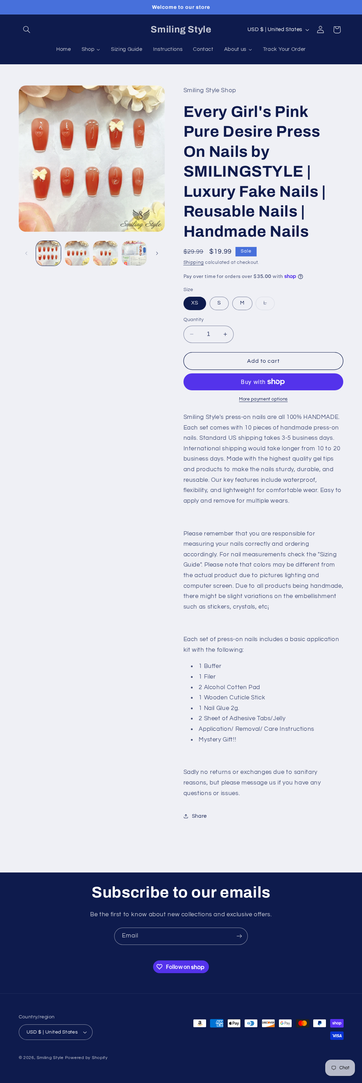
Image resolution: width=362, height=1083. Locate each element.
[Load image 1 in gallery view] (48, 253)
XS (194, 303)
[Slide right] (157, 253)
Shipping (193, 262)
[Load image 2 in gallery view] (77, 253)
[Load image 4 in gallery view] (134, 253)
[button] (27, 30)
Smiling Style (50, 1058)
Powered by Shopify (86, 1058)
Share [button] (199, 816)
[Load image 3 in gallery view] (105, 253)
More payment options (263, 399)
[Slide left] (26, 253)
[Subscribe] (239, 936)
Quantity (193, 319)
